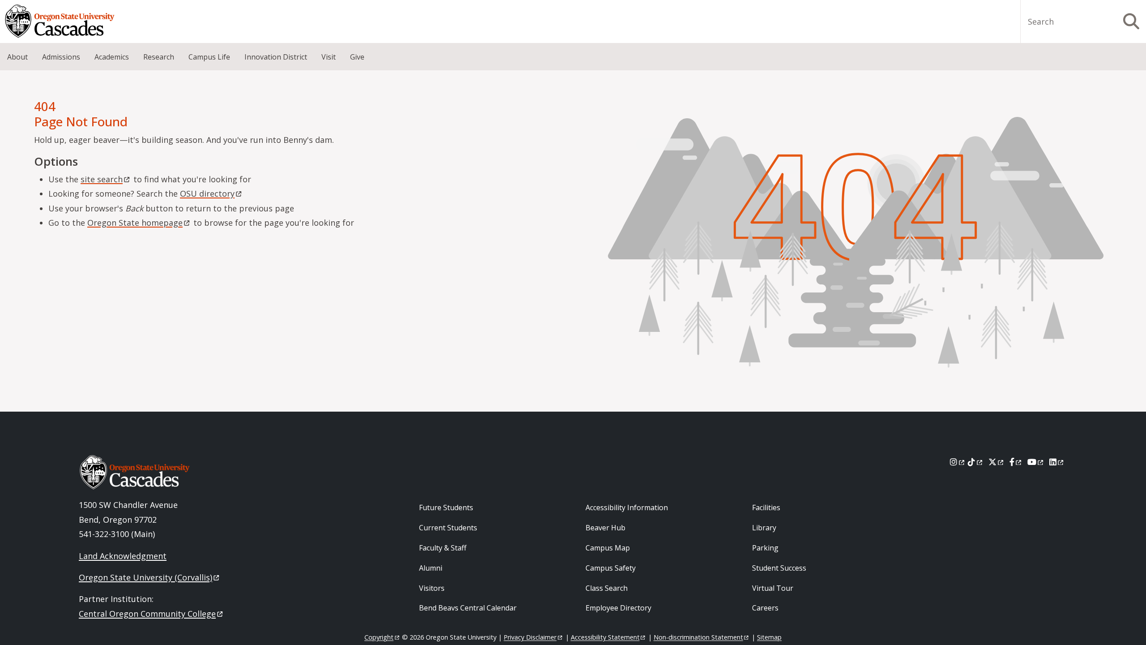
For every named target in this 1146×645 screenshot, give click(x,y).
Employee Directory (618, 608)
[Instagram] (958, 461)
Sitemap (769, 637)
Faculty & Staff (442, 548)
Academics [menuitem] (111, 57)
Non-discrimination (698, 637)
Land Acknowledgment (123, 555)
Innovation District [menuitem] (275, 57)
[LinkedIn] (1057, 461)
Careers (765, 608)
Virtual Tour (772, 588)
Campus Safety (611, 568)
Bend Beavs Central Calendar (468, 608)
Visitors (432, 588)
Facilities (766, 507)
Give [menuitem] (357, 57)
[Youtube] (1036, 461)
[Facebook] (1016, 461)
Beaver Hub (605, 528)
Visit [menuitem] (328, 57)
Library (764, 528)
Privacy (530, 637)
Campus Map (608, 548)
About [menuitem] (17, 57)
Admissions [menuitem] (61, 57)
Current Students (448, 528)
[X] (996, 461)
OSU (207, 193)
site (102, 179)
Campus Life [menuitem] (209, 57)
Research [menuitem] (158, 57)
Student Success (779, 568)
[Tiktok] (976, 461)
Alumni (430, 568)
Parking (765, 548)
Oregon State (135, 222)
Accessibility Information (627, 507)
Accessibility (605, 637)
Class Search (607, 588)
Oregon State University (145, 577)
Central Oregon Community (147, 613)
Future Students (446, 507)
